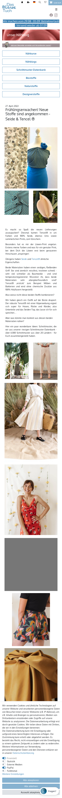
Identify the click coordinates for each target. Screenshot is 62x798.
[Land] (34, 2)
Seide (24, 259)
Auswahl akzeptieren (31, 792)
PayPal (10, 767)
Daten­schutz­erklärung (23, 753)
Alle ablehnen (31, 786)
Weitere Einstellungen (13, 774)
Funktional (12, 771)
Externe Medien (14, 764)
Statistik (11, 761)
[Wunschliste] (45, 2)
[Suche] (39, 2)
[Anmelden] (22, 2)
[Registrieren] (28, 2)
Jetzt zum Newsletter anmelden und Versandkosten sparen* (31, 45)
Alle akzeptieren (31, 780)
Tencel (35, 259)
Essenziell (12, 758)
